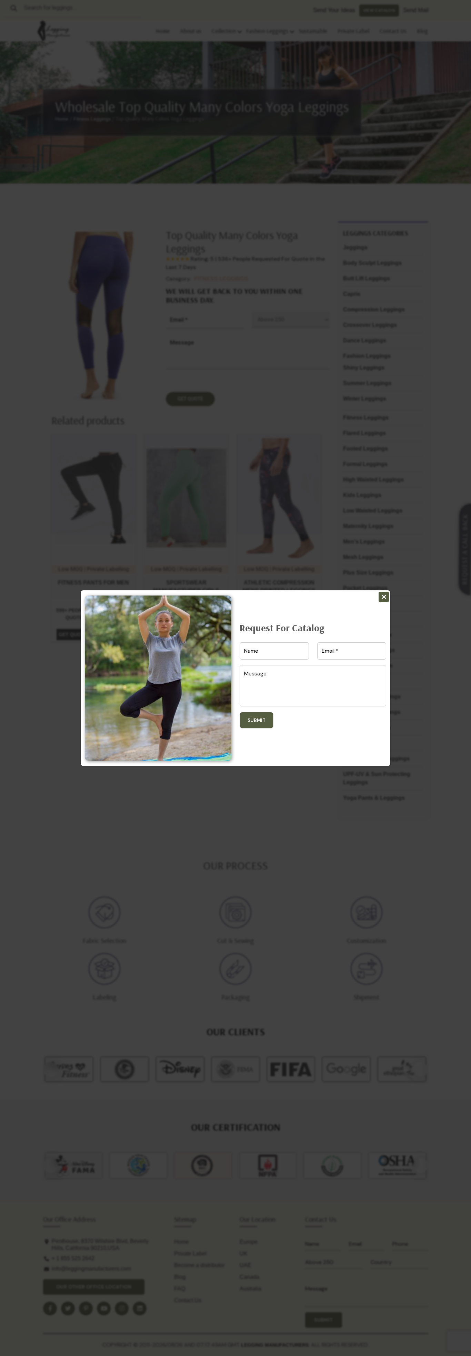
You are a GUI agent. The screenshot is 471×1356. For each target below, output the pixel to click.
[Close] (383, 596)
